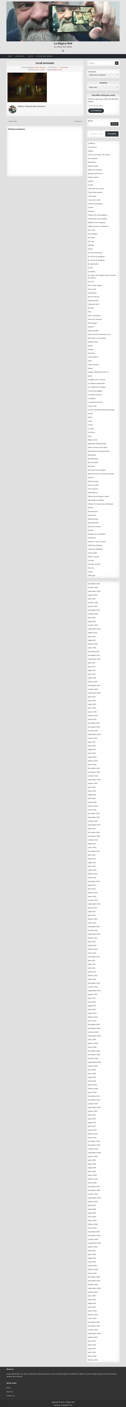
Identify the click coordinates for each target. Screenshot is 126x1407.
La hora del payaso (95, 391)
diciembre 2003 (94, 1277)
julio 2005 (92, 1205)
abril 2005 (92, 1217)
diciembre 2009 (94, 1024)
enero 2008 (92, 1092)
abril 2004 (92, 1262)
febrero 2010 (93, 1017)
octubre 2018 (93, 776)
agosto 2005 (92, 1201)
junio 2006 (92, 1164)
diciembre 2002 (94, 1322)
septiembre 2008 (94, 1062)
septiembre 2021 (94, 659)
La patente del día (95, 402)
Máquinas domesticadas (97, 443)
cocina (90, 185)
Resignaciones (93, 523)
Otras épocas (93, 489)
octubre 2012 (93, 930)
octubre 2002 (93, 1330)
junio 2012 (92, 941)
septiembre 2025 (94, 591)
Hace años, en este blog (97, 338)
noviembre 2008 (94, 1054)
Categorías (92, 72)
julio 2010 (91, 998)
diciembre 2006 (94, 1141)
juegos (90, 368)
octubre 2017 (93, 821)
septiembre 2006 (94, 1152)
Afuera (90, 151)
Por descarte (93, 511)
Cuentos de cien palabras (97, 215)
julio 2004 (92, 1250)
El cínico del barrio (95, 252)
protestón (92, 515)
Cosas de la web (94, 200)
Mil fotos (91, 466)
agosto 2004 (93, 1247)
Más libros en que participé (98, 451)
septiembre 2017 (94, 825)
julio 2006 (92, 1160)
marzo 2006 (92, 1175)
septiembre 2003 (94, 1288)
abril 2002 (92, 1352)
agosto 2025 (92, 595)
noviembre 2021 (94, 655)
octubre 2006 (93, 1149)
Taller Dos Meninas (95, 545)
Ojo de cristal (93, 485)
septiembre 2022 (94, 629)
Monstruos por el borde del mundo (101, 474)
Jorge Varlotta (93, 364)
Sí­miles (91, 530)
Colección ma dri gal (96, 188)
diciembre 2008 (94, 1051)
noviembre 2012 (94, 926)
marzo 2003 (92, 1311)
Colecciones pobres (95, 192)
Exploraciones (93, 300)
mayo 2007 (92, 1122)
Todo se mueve (39, 69)
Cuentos (91, 211)
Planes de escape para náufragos (100, 504)
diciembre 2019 (94, 723)
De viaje (91, 241)
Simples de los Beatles (96, 534)
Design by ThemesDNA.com (63, 1405)
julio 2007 (92, 1115)
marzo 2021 (92, 678)
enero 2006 (92, 1183)
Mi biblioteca (93, 459)
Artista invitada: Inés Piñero (99, 155)
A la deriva (92, 147)
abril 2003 (92, 1307)
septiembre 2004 (94, 1243)
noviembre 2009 (94, 1028)
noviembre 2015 (94, 851)
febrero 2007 (93, 1134)
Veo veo (91, 568)
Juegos (30, 56)
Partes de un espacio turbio (98, 496)
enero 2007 (92, 1137)
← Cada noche (11, 121)
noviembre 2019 (94, 727)
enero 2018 (92, 810)
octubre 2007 (93, 1104)
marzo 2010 (92, 1013)
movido (91, 477)
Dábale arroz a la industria (98, 226)
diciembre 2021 (93, 651)
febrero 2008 (93, 1088)
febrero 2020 (93, 715)
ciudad (90, 181)
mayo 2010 (92, 1006)
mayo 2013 (92, 911)
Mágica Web (57, 69)
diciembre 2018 (94, 768)
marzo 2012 (92, 945)
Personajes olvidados (96, 500)
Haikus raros (93, 342)
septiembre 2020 (94, 693)
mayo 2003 (92, 1303)
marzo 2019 (92, 757)
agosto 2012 (92, 938)
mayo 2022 (92, 640)
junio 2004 (92, 1254)
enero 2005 (92, 1228)
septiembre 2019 (94, 734)
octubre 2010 (93, 987)
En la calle (92, 289)
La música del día (94, 395)
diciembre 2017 (94, 813)
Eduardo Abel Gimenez (44, 56)
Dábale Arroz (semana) (96, 222)
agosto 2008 (92, 1066)
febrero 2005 (93, 1224)
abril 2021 (91, 674)
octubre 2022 (93, 625)
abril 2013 (92, 915)
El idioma (91, 271)
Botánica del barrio (95, 173)
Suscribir (112, 134)
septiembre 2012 (94, 934)
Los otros (91, 432)
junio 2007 (92, 1119)
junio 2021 (92, 666)
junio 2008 (92, 1073)
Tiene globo (92, 553)
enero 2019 (92, 764)
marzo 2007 (92, 1130)
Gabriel (91, 327)
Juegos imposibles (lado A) (98, 372)
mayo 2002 (92, 1348)
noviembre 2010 (94, 983)
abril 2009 (92, 1039)
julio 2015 (91, 855)
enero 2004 (92, 1273)
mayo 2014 (92, 885)
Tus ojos (91, 560)
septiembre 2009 (94, 1036)
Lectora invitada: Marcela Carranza (101, 410)
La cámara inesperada (96, 383)
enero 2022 (92, 648)
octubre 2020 (93, 689)
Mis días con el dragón (96, 470)
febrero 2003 (93, 1315)
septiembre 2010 (94, 990)
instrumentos (93, 357)
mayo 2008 (92, 1077)
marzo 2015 (92, 870)
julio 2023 (91, 617)
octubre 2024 (93, 602)
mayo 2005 (92, 1213)
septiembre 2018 (94, 779)
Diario (90, 249)
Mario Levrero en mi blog (97, 447)
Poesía (90, 507)
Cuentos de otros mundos (97, 219)
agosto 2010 (92, 994)
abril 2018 (92, 798)
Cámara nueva (93, 177)
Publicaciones (93, 519)
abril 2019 (92, 753)
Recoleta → (79, 121)
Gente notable (93, 330)
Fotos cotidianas (94, 315)
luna (89, 436)
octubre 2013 (93, 900)
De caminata (92, 234)
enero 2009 (92, 1047)
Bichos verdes (93, 166)
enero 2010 (92, 1021)
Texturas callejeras (95, 549)
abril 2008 (92, 1081)
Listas (90, 425)
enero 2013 (92, 923)
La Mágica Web (63, 43)
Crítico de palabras (95, 204)
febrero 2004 (93, 1269)
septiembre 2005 (94, 1198)
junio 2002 (92, 1345)
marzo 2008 (92, 1085)
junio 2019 (92, 746)
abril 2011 (91, 968)
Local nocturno (45, 63)
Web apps (91, 575)
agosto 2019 (92, 738)
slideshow (92, 538)
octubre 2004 (93, 1239)
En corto (91, 281)
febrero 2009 (93, 1043)
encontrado (92, 293)
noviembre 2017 (94, 817)
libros (90, 417)
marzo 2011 (92, 972)
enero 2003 (92, 1318)
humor (90, 346)
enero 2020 (92, 719)
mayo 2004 (92, 1258)
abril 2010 (92, 1009)
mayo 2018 (92, 795)
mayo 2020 (92, 704)
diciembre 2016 (94, 832)
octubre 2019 (93, 731)
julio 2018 (91, 787)
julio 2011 (91, 960)
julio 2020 (92, 697)
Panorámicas (93, 492)
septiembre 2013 (94, 904)
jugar (90, 376)
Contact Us (10, 1395)
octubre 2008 (93, 1058)
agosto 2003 (92, 1292)
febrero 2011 (92, 975)
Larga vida (92, 406)
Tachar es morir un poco (97, 541)
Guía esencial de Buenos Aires (99, 334)
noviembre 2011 (94, 957)
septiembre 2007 (94, 1107)
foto (89, 312)
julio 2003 (92, 1296)
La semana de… (20, 56)
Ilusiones (91, 353)
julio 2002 (92, 1341)
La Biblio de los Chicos (96, 379)
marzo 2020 (92, 712)
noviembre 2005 (94, 1190)
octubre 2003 (93, 1284)
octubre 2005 (93, 1194)
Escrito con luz (93, 297)
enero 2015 (92, 877)
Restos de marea (94, 526)
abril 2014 (92, 889)
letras (90, 413)
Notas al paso (93, 481)
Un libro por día (94, 564)
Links (90, 421)
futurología (92, 323)
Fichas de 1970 (93, 304)
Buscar (90, 121)
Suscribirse (96, 111)
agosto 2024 (92, 606)
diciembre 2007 (94, 1096)
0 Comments (63, 67)
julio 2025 (91, 599)
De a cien (91, 230)
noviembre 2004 (94, 1235)
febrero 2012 (92, 949)
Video (90, 572)
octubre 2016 (93, 840)
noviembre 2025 (94, 584)
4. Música (91, 143)
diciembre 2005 (94, 1186)
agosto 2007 (92, 1111)
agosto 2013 (92, 908)
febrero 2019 (93, 761)
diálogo (91, 245)
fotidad (91, 308)
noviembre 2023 (94, 610)
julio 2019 (91, 742)
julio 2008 (92, 1070)
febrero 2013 (93, 919)
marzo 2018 (92, 802)
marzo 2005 (92, 1220)
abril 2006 (92, 1171)
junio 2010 (92, 1002)
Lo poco (91, 428)
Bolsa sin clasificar (95, 170)
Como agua (92, 196)
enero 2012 (92, 953)
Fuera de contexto (95, 319)
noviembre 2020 (94, 685)
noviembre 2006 (94, 1145)
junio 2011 (91, 964)
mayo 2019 (92, 749)
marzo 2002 (92, 1356)
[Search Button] (63, 50)
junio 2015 (92, 859)
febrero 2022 (93, 644)
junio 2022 (92, 636)
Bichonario (92, 162)
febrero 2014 (93, 893)
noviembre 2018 (94, 772)
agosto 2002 (92, 1337)
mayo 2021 (92, 670)
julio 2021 (91, 663)
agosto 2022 (92, 632)
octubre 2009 (93, 1032)
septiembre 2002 (94, 1333)
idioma (90, 349)
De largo (91, 237)
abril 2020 (92, 708)
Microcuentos (93, 462)
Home (10, 56)
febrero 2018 (93, 806)
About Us (9, 1392)
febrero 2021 (92, 682)
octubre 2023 (93, 614)
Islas (90, 361)
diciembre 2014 (94, 881)
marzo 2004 (92, 1265)
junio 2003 (92, 1299)
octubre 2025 (93, 587)
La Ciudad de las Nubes (97, 387)
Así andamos (93, 158)
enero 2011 (92, 979)
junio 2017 (92, 828)
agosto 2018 (92, 783)
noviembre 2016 (94, 836)
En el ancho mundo (95, 285)
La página (92, 398)
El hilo (90, 268)
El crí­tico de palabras (96, 256)
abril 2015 (92, 866)
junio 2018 (92, 791)
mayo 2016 (92, 843)
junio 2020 (92, 700)
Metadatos (92, 455)
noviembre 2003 (94, 1281)
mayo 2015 (92, 862)
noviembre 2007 (94, 1100)
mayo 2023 (92, 621)
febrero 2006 (93, 1179)
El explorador (93, 264)
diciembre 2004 (94, 1232)
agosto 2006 (92, 1156)
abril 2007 (92, 1126)
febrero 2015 (93, 874)
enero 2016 (92, 847)
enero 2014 (92, 896)
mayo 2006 (92, 1168)
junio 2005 (92, 1209)
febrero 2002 (93, 1360)
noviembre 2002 (94, 1326)
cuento (90, 207)
